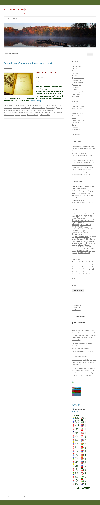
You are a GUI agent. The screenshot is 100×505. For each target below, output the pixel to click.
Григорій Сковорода (85, 214)
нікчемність (15, 112)
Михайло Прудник (77, 113)
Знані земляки (22, 105)
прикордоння (77, 249)
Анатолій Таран (76, 66)
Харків (80, 239)
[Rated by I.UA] (76, 383)
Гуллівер (33, 108)
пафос (36, 112)
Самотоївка (76, 230)
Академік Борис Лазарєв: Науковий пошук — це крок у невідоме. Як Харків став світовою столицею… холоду (84, 162)
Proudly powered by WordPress (21, 497)
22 (89, 271)
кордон (92, 243)
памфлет (31, 112)
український (82, 250)
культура (74, 245)
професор (59, 112)
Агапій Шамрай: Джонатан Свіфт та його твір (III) (29, 62)
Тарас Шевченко (80, 236)
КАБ (93, 214)
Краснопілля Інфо (15, 9)
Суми (85, 232)
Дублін (58, 108)
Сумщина (77, 234)
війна (87, 239)
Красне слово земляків (34, 105)
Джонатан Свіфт (50, 108)
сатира (17, 115)
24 (72, 273)
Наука (74, 118)
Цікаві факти (76, 134)
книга (87, 242)
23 (93, 271)
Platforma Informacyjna (79, 191)
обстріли (75, 246)
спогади (74, 251)
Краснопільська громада (78, 218)
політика (41, 112)
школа (80, 253)
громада (75, 241)
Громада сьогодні (77, 82)
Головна (6, 19)
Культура (75, 101)
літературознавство (38, 110)
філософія (74, 253)
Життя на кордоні (77, 92)
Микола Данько (77, 108)
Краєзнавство (76, 97)
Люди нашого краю (78, 106)
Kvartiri (74, 202)
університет (91, 251)
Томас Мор (30, 115)
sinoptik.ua (75, 411)
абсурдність (16, 108)
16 (93, 269)
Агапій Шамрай (25, 108)
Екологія (74, 89)
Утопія (36, 115)
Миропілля (77, 226)
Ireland (59, 105)
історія (23, 110)
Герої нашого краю (78, 78)
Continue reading (36, 101)
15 (89, 269)
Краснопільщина (79, 222)
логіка (46, 110)
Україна (74, 239)
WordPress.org (76, 310)
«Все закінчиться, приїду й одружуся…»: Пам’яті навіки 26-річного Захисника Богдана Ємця (84, 362)
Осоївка (85, 227)
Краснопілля (84, 216)
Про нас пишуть (77, 122)
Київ (73, 216)
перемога (82, 246)
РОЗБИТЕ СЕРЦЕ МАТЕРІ (85, 202)
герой (93, 239)
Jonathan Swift (8, 108)
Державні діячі (76, 85)
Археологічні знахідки (78, 71)
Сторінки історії (76, 127)
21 (86, 271)
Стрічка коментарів (78, 307)
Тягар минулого (77, 132)
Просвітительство (50, 112)
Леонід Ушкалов (77, 104)
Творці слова (46, 105)
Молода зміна (76, 115)
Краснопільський (83, 220)
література (28, 110)
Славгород (84, 230)
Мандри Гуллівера (54, 110)
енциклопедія (77, 243)
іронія (18, 110)
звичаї (14, 110)
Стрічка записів (76, 305)
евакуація (90, 241)
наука (9, 112)
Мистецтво (75, 111)
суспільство (22, 115)
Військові (75, 75)
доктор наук (82, 241)
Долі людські (76, 87)
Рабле (6, 115)
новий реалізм (23, 112)
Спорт (74, 125)
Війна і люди (75, 73)
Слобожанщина (77, 232)
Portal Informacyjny (78, 195)
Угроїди (93, 236)
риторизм (11, 115)
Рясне (94, 228)
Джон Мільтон (40, 108)
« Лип (73, 278)
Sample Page (17, 19)
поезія (88, 246)
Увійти (74, 303)
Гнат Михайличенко (78, 80)
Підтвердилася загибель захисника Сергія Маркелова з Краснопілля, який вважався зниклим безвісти (83, 345)
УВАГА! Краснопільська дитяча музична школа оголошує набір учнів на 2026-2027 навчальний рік (83, 354)
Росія (90, 228)
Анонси (74, 68)
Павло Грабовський (78, 120)
